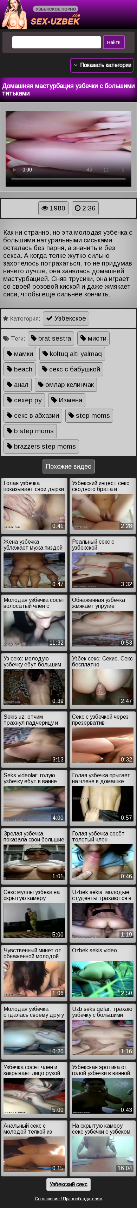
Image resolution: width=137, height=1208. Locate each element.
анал (20, 384)
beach (22, 369)
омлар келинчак (69, 384)
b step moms (33, 431)
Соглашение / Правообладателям (69, 1198)
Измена (69, 400)
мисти (96, 338)
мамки (22, 353)
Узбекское (69, 318)
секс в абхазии (35, 415)
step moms (92, 415)
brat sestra (54, 338)
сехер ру (27, 400)
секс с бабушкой (73, 369)
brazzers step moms (44, 446)
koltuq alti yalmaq (75, 353)
